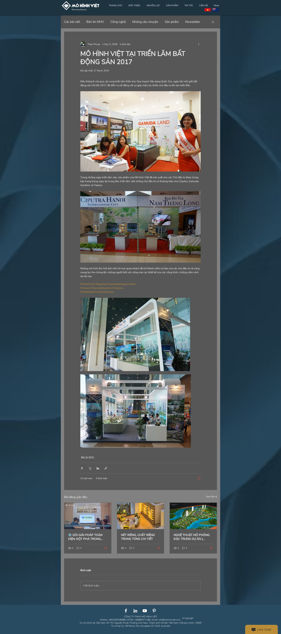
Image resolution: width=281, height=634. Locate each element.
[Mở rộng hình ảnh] (135, 334)
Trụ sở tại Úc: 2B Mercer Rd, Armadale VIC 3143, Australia (140, 625)
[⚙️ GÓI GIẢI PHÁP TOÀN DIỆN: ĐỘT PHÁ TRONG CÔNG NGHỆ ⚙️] (87, 516)
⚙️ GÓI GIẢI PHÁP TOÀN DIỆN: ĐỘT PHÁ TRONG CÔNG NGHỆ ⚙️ (85, 537)
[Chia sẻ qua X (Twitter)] (89, 468)
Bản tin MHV (95, 22)
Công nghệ (118, 22)
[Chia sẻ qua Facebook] (81, 468)
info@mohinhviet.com (170, 619)
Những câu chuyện (145, 22)
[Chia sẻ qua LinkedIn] (97, 468)
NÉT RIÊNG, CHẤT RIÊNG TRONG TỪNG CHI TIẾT (138, 537)
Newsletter (192, 22)
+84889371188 (142, 619)
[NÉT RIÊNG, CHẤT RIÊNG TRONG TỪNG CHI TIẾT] (140, 516)
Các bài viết (72, 22)
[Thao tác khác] (199, 44)
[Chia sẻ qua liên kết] (105, 468)
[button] (212, 22)
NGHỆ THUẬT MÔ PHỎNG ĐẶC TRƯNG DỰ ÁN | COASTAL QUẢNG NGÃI (192, 537)
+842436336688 (116, 619)
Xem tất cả (211, 496)
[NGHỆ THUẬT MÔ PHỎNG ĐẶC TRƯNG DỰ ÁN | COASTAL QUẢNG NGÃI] (193, 516)
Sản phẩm (172, 22)
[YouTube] (144, 610)
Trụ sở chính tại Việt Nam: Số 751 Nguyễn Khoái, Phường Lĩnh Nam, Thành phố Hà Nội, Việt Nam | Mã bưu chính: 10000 (140, 622)
